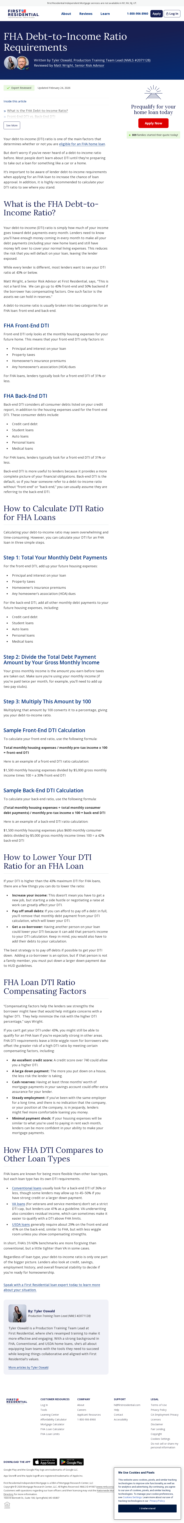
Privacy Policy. (157, 1501)
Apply (157, 14)
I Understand (147, 1508)
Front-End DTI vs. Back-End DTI (31, 116)
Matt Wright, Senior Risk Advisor (79, 65)
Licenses (156, 1419)
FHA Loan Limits (50, 1434)
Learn (105, 13)
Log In (173, 14)
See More (12, 125)
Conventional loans (27, 1188)
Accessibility (121, 1419)
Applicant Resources (89, 1414)
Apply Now (153, 123)
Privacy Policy (159, 1409)
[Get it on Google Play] (71, 1462)
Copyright (156, 1434)
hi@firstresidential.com (127, 1405)
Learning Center (49, 1414)
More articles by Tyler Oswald (28, 1367)
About (66, 13)
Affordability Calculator (53, 1419)
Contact (118, 1414)
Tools (43, 1409)
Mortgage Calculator (52, 1424)
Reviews (85, 13)
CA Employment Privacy (164, 1414)
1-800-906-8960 (137, 14)
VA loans (18, 1204)
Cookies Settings (160, 1438)
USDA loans (21, 1224)
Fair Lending (158, 1429)
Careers (81, 1409)
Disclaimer (157, 1424)
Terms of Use (159, 1405)
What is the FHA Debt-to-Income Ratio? (37, 110)
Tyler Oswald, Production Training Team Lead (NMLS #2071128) (101, 60)
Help (116, 1409)
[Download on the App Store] (45, 1462)
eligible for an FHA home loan (82, 144)
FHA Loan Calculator (52, 1429)
